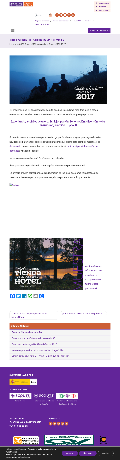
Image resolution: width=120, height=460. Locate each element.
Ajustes (105, 453)
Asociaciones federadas (61, 21)
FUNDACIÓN (103, 10)
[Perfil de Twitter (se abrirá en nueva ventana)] (61, 15)
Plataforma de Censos (42, 24)
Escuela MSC (77, 21)
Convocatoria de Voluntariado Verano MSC (33, 338)
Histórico (88, 21)
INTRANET (102, 7)
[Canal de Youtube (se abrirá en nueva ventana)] (65, 15)
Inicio (12, 44)
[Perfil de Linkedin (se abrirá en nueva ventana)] (73, 15)
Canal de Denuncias (99, 30)
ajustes (26, 457)
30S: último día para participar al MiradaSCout (29, 315)
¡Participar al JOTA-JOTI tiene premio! (82, 313)
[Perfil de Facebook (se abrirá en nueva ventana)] (57, 15)
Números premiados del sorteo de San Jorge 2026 (38, 350)
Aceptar (69, 453)
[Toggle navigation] (13, 30)
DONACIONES (104, 3)
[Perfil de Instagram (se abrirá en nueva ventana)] (69, 15)
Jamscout (15, 146)
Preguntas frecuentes (42, 21)
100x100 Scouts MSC (26, 44)
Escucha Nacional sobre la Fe (27, 332)
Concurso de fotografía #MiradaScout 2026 (34, 344)
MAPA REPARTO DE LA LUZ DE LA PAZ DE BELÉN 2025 (41, 356)
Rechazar (87, 453)
